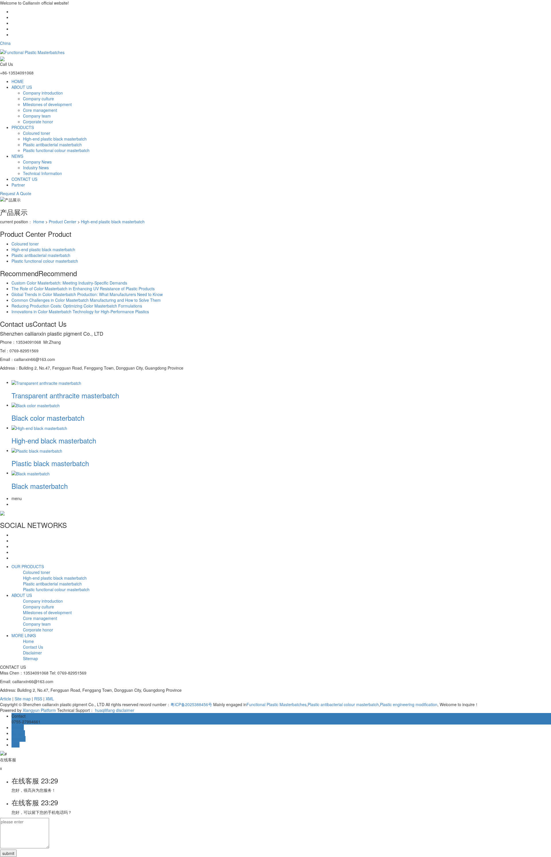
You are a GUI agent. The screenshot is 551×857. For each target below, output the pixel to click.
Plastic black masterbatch (50, 463)
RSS (38, 699)
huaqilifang (105, 710)
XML (50, 699)
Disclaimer (32, 653)
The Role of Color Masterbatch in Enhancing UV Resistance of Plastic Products (83, 288)
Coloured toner (36, 133)
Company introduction (43, 93)
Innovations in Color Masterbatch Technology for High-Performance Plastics (80, 311)
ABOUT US (21, 87)
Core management (40, 110)
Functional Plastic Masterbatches (276, 704)
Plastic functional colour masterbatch (56, 150)
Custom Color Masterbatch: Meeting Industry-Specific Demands (69, 283)
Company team (37, 116)
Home (38, 221)
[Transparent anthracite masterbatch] (46, 382)
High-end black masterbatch (53, 440)
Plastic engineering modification (408, 704)
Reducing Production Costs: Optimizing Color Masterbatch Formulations (76, 306)
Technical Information (42, 173)
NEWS (17, 156)
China (5, 43)
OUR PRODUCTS (27, 566)
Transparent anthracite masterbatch (65, 395)
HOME (17, 81)
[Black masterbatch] (30, 473)
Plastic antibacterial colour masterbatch (343, 704)
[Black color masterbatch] (35, 405)
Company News (37, 162)
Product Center (62, 221)
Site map (23, 699)
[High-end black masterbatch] (39, 428)
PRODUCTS (22, 127)
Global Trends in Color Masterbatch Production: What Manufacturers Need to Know (87, 294)
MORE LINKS (23, 635)
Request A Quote (15, 193)
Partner (18, 185)
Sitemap (30, 658)
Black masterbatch (39, 486)
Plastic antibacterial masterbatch (52, 144)
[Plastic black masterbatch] (36, 450)
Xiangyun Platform (39, 710)
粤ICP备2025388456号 (191, 704)
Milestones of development (47, 104)
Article (5, 699)
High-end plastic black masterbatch (55, 139)
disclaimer (125, 710)
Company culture (38, 98)
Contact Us (33, 647)
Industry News (36, 167)
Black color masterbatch (47, 418)
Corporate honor (38, 121)
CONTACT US (24, 179)
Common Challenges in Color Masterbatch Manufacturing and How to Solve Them (86, 300)
